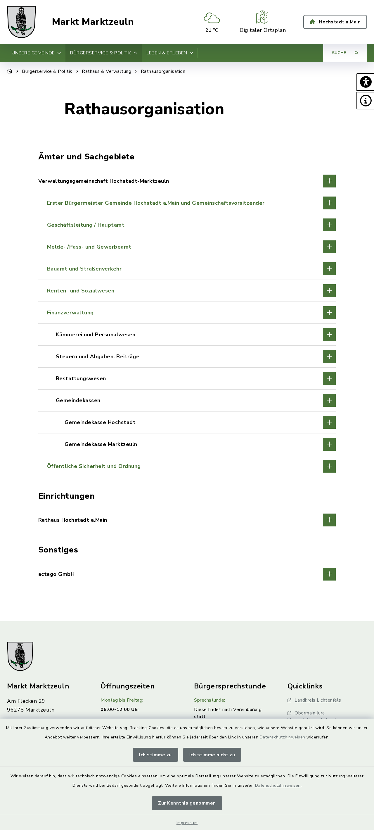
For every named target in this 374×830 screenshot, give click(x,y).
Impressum (187, 823)
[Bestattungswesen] (187, 378)
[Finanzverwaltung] (187, 312)
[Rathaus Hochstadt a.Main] (187, 520)
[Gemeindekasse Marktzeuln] (187, 444)
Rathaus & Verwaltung (106, 71)
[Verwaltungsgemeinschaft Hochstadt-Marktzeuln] (187, 181)
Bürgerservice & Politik (47, 71)
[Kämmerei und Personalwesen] (187, 334)
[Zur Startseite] (10, 71)
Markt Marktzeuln (93, 21)
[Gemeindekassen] (187, 400)
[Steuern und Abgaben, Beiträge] (187, 356)
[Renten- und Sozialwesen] (187, 291)
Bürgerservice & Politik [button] (100, 53)
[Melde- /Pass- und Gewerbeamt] (187, 247)
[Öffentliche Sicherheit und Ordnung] (187, 466)
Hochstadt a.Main (339, 22)
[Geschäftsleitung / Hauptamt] (187, 225)
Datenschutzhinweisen (282, 737)
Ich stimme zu (155, 755)
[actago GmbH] (187, 574)
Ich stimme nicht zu (212, 755)
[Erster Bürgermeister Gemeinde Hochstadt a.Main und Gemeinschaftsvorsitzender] (187, 203)
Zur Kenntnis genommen (187, 803)
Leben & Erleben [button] (166, 53)
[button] (365, 82)
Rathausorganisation (163, 71)
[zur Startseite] (21, 22)
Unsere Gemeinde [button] (33, 53)
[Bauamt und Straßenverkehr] (187, 269)
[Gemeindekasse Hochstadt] (187, 422)
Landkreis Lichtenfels (318, 700)
